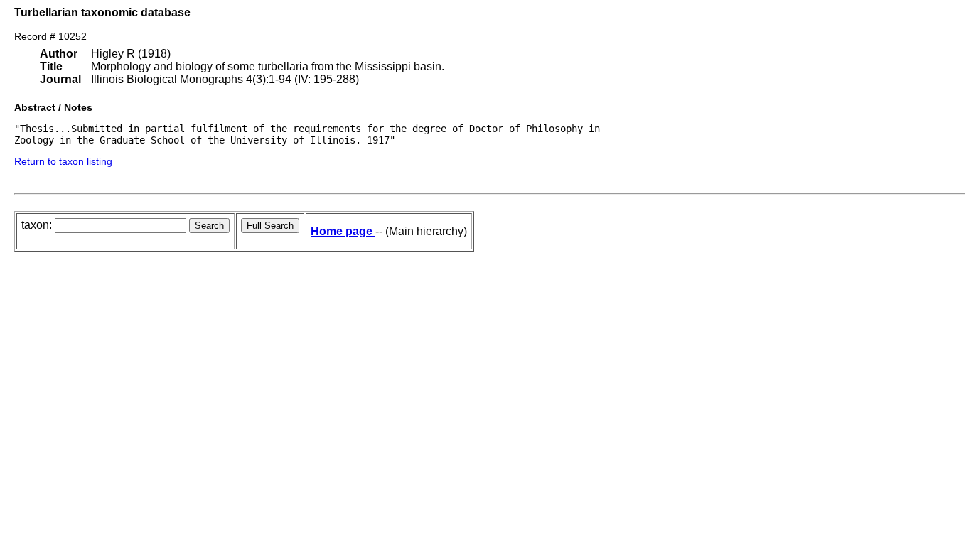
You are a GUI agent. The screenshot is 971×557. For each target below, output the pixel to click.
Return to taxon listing (63, 161)
